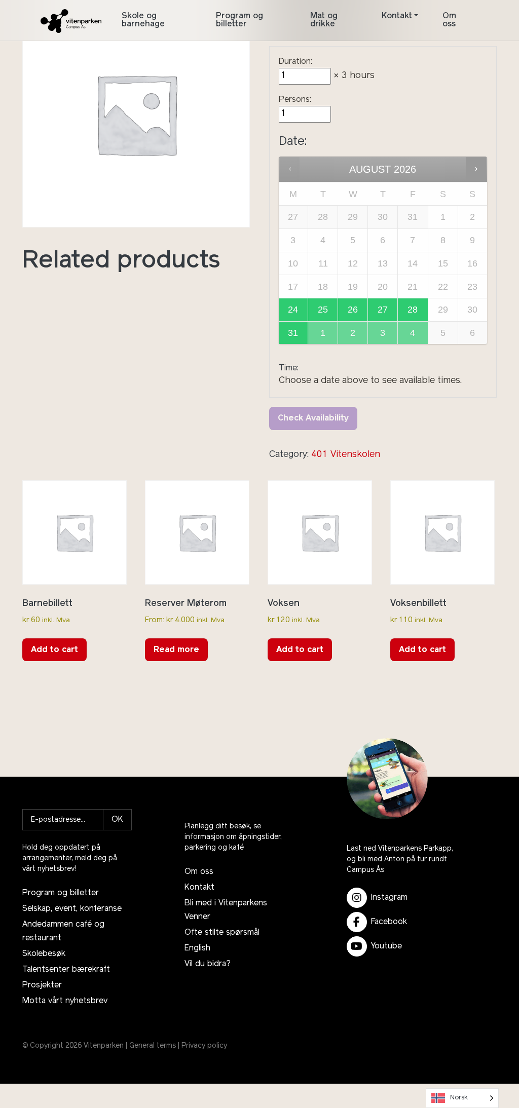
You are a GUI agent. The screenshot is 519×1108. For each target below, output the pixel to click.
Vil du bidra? (207, 964)
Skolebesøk (43, 954)
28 (412, 309)
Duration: (295, 62)
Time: (289, 368)
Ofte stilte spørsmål (222, 933)
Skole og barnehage (143, 20)
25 (323, 309)
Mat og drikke (324, 20)
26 (353, 309)
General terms (152, 1046)
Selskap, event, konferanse (72, 909)
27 (383, 309)
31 (293, 333)
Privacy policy (204, 1046)
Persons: (295, 100)
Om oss (449, 20)
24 (293, 309)
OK (117, 820)
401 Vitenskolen (345, 455)
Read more (176, 650)
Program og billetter (239, 20)
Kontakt (397, 16)
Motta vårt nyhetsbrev (64, 1001)
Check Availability (313, 418)
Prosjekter (42, 985)
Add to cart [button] (54, 650)
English (197, 948)
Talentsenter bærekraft (66, 970)
